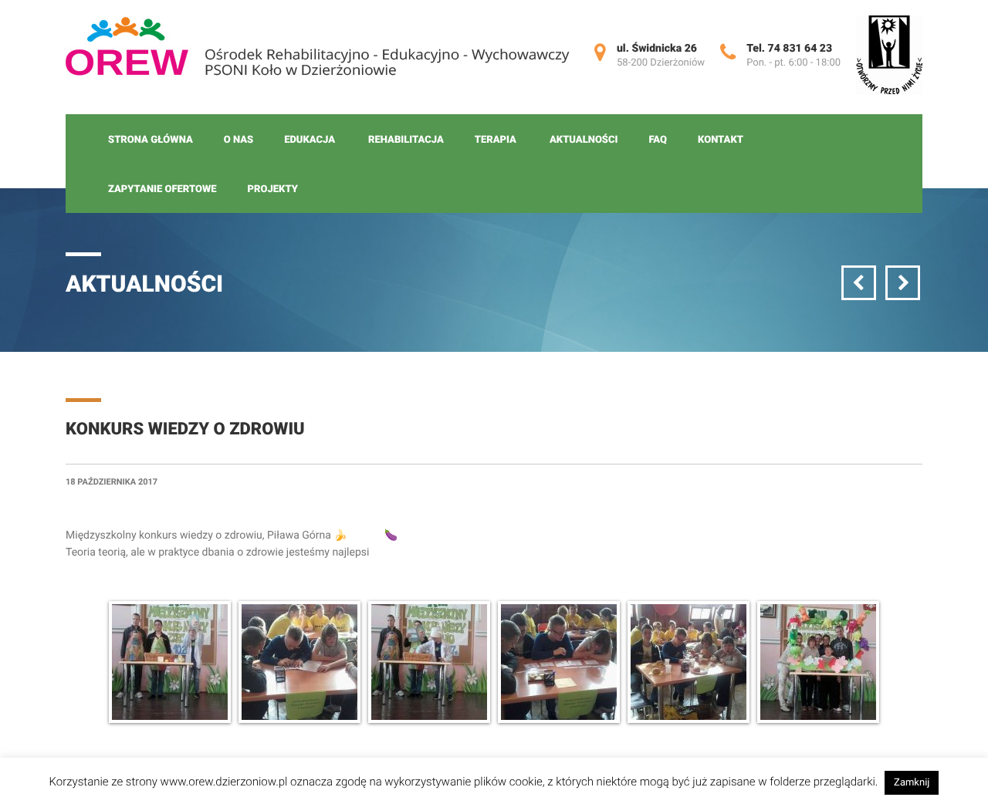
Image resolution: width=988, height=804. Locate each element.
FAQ (657, 140)
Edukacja (309, 140)
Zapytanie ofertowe (162, 189)
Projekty (273, 189)
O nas (238, 140)
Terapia (495, 140)
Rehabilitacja (406, 140)
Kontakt (720, 140)
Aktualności (584, 140)
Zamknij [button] (911, 783)
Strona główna (150, 140)
